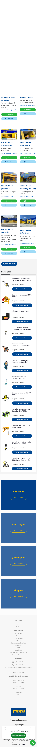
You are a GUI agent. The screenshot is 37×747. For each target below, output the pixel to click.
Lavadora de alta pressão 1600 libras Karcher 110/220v (21, 444)
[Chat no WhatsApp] (33, 743)
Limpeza (18, 648)
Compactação (18, 638)
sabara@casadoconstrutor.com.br (11, 244)
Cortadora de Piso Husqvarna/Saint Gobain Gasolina (21, 346)
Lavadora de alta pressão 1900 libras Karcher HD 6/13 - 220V (21, 460)
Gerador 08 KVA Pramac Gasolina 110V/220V (21, 410)
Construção (18, 641)
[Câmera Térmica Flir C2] (5, 317)
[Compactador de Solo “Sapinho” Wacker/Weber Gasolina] (5, 333)
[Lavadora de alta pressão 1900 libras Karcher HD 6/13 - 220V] (5, 464)
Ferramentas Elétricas (18, 643)
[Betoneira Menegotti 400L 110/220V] (5, 300)
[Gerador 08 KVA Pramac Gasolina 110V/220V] (5, 414)
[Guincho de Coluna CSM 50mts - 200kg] (5, 431)
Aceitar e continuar (18, 736)
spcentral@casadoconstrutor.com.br (12, 153)
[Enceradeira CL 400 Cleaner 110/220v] (5, 382)
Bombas (18, 636)
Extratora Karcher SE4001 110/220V (21, 394)
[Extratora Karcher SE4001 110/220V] (5, 398)
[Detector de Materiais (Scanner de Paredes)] (5, 366)
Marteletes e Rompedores (18, 652)
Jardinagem (18, 645)
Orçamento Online (22, 289)
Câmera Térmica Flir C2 (20, 311)
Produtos (19, 626)
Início (18, 624)
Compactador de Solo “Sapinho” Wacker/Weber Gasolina (21, 329)
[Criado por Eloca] (22, 744)
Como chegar (10, 118)
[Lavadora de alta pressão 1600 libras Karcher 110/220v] (5, 448)
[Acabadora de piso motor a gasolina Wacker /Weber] (5, 284)
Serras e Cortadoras (18, 655)
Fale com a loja (10, 264)
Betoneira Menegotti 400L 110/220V (21, 296)
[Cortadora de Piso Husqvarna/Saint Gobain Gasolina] (5, 350)
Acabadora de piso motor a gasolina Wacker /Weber (21, 280)
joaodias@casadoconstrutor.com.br (20, 668)
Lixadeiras (18, 650)
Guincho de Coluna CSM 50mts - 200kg (21, 426)
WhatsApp (10, 114)
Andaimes (18, 633)
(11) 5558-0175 (20, 662)
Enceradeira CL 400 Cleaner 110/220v (19, 377)
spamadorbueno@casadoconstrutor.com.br (14, 110)
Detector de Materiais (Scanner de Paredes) (20, 361)
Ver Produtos (18, 497)
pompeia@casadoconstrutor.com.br (11, 196)
